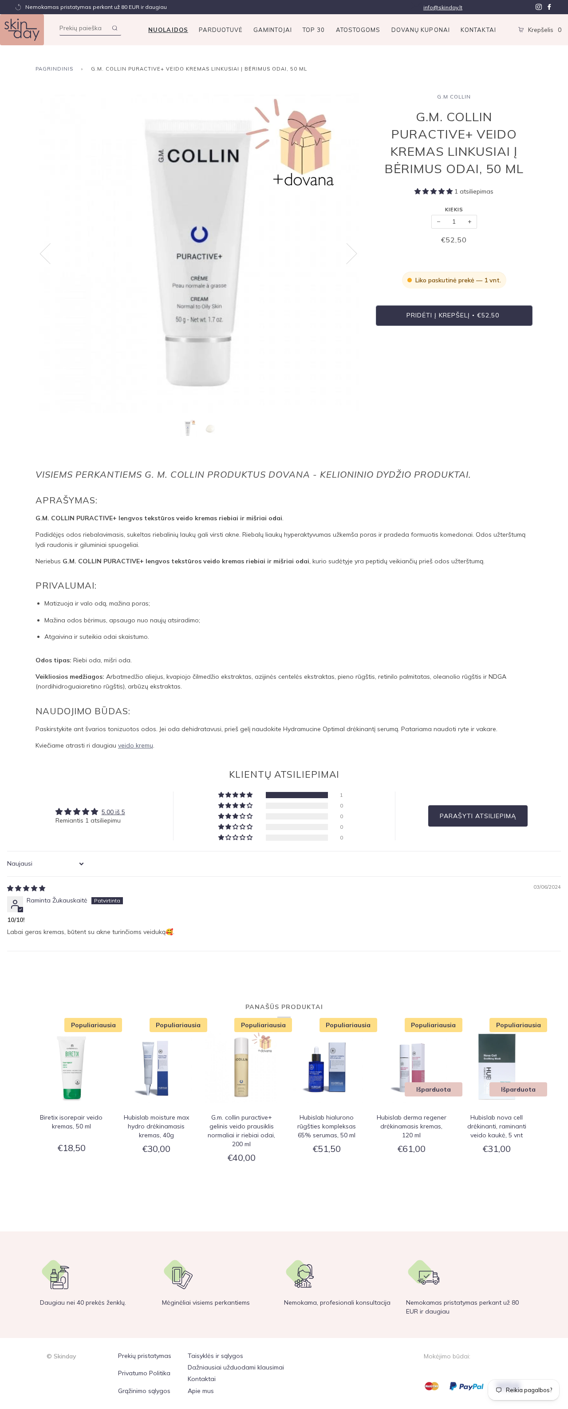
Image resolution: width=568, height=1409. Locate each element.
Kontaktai (478, 29)
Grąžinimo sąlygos (144, 1391)
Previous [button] (51, 253)
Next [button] (346, 253)
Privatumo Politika (144, 1373)
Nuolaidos (168, 29)
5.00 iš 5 (113, 812)
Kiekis (454, 209)
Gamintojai (272, 29)
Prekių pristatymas (144, 1356)
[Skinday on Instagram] (539, 7)
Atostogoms (358, 29)
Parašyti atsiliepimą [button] (478, 816)
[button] (434, 191)
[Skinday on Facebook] (549, 7)
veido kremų (135, 745)
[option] (199, 253)
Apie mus (201, 1391)
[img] (26, 888)
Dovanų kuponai (420, 29)
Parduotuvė (221, 29)
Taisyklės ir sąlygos (215, 1356)
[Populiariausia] (71, 1068)
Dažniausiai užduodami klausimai (236, 1367)
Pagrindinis (54, 69)
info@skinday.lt (442, 7)
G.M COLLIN (454, 97)
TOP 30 (314, 29)
